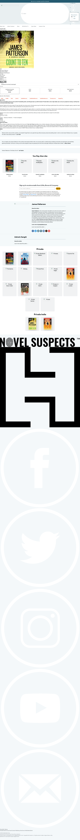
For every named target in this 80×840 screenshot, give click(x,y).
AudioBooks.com (24, 98)
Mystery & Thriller (3, 115)
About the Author (3, 122)
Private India (2, 121)
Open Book (33, 26)
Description (2, 100)
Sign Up (58, 188)
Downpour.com (53, 98)
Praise (1, 129)
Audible (7, 98)
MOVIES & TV (25, 26)
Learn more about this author (38, 227)
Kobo (12, 98)
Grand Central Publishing (14, 830)
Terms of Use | (8, 834)
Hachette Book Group (4, 830)
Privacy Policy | (13, 834)
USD (74, 16)
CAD (74, 18)
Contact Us (18, 834)
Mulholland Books (29, 830)
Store (18, 26)
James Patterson (4, 70)
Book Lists (2, 26)
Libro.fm (16, 98)
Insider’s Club (42, 26)
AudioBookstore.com (44, 98)
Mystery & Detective (8, 117)
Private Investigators (18, 117)
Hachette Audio (3, 77)
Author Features (10, 26)
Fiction (1, 117)
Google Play (60, 98)
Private (1, 120)
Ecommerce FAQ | (3, 834)
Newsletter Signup (4, 829)
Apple (2, 98)
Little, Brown (22, 830)
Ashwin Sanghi (20, 237)
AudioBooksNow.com (33, 98)
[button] (40, 69)
